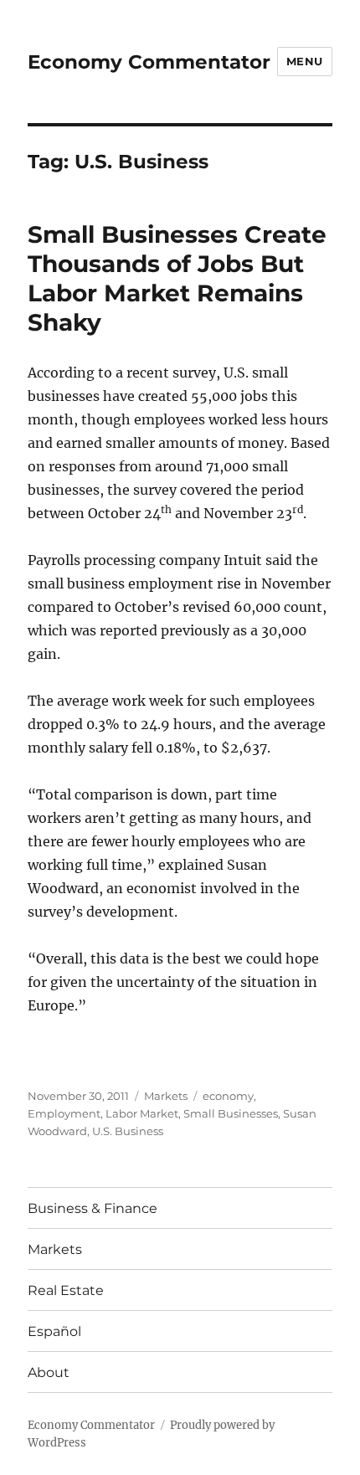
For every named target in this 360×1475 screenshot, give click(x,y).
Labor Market (141, 1113)
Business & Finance (92, 1208)
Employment (64, 1113)
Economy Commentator (149, 62)
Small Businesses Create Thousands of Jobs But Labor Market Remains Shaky (177, 278)
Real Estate (66, 1290)
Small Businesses (230, 1113)
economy (228, 1095)
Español (54, 1331)
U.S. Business (127, 1131)
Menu (304, 61)
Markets (166, 1095)
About (48, 1372)
